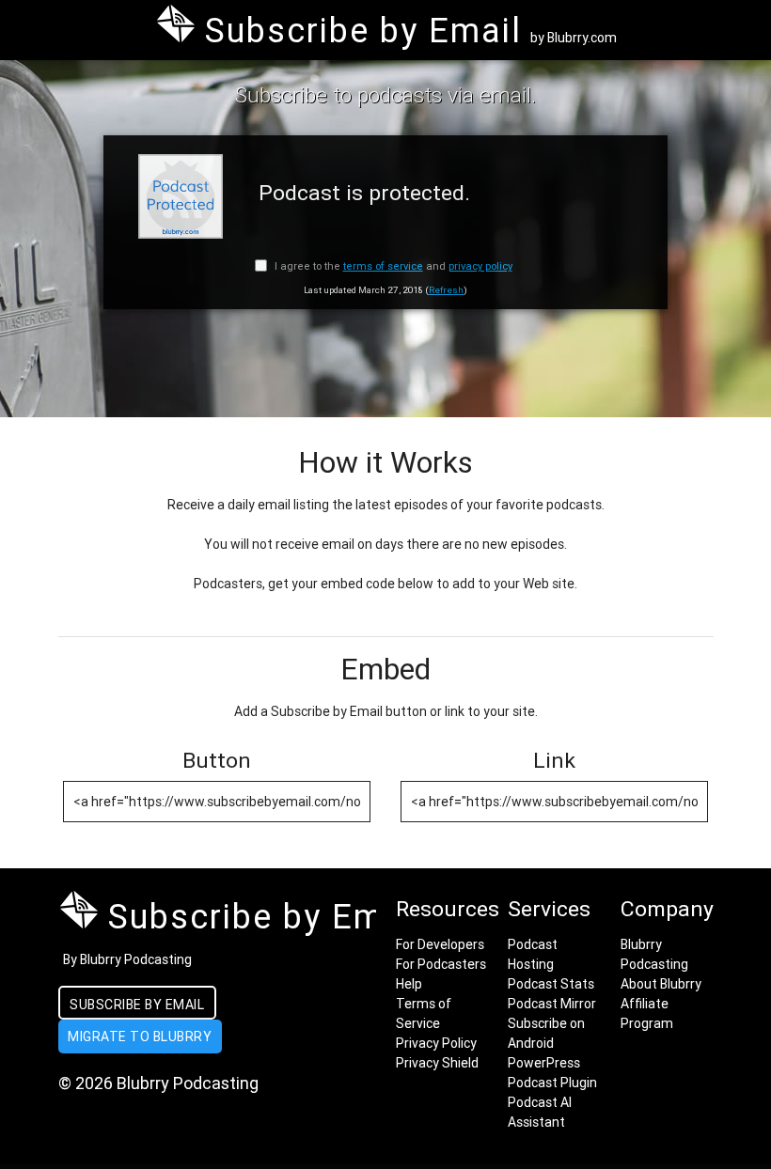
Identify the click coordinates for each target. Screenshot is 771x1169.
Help (409, 983)
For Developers (440, 944)
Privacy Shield (437, 1062)
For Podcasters (441, 964)
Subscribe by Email (137, 1004)
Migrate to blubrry (140, 1036)
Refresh (446, 290)
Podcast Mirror (552, 1003)
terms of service (383, 266)
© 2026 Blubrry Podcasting (158, 1083)
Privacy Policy (436, 1043)
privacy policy (480, 266)
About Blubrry (661, 983)
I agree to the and (392, 266)
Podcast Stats (551, 983)
